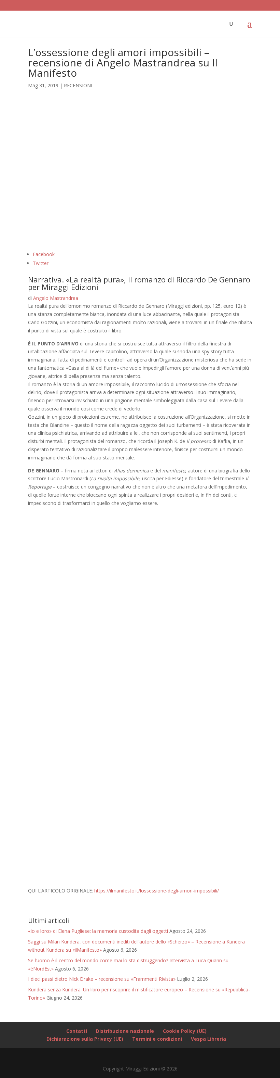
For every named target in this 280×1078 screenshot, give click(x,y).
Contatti (76, 1031)
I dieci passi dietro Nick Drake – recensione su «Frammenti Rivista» (102, 979)
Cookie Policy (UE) (185, 1031)
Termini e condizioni (157, 1039)
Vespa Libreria (208, 1039)
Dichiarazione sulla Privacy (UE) (84, 1039)
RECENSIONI (78, 85)
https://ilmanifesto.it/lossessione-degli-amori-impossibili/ (156, 890)
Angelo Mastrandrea (55, 298)
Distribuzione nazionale (125, 1031)
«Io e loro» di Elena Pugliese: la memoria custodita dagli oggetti (98, 931)
